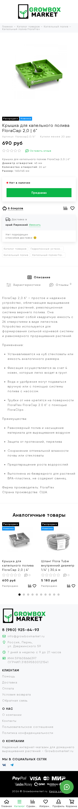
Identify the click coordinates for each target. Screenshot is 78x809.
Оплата (8, 688)
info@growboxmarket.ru (26, 636)
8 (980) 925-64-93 (20, 629)
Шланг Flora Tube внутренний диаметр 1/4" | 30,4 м (58, 565)
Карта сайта (57, 791)
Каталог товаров (15, 248)
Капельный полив (16, 255)
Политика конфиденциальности (27, 733)
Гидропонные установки (47, 248)
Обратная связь (15, 700)
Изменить (35, 224)
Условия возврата (16, 694)
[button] (19, 594)
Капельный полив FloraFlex (48, 255)
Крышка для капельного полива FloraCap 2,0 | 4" (18, 565)
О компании (12, 714)
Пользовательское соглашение (28, 727)
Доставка (9, 682)
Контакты (9, 720)
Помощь (8, 676)
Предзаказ (39, 193)
